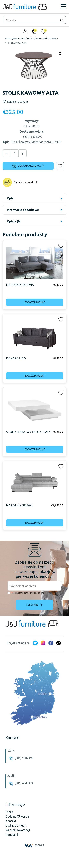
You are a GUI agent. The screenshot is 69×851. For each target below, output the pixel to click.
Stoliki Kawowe (50, 38)
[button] (57, 163)
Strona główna (12, 38)
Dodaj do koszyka (29, 165)
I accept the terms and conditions (27, 593)
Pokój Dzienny (34, 38)
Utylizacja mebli (15, 825)
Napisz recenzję (15, 101)
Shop (23, 38)
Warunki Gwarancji (17, 830)
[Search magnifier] (62, 20)
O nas (9, 811)
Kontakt (10, 821)
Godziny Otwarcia (17, 816)
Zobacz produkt (35, 302)
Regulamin (12, 834)
